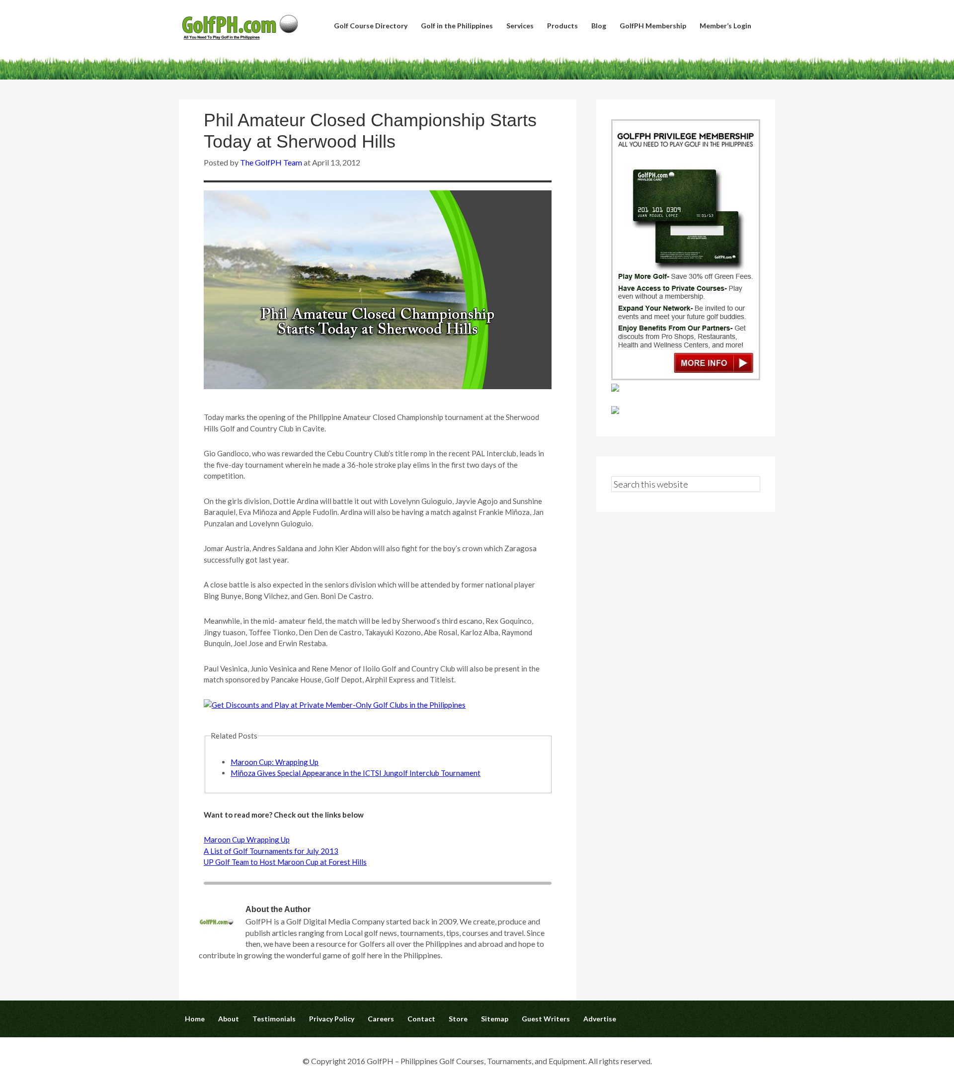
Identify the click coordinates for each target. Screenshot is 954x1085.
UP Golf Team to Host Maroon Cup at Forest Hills (285, 861)
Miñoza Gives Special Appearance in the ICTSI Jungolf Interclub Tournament (355, 772)
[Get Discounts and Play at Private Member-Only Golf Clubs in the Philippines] (685, 377)
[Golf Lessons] (615, 411)
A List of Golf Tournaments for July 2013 (271, 850)
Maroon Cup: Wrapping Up (274, 761)
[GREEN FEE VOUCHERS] (615, 388)
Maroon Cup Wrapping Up (247, 839)
